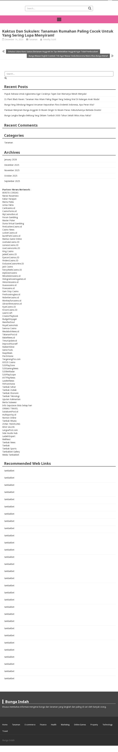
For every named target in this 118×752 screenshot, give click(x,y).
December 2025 (11, 165)
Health (53, 725)
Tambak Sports (9, 448)
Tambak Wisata (9, 421)
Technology (107, 725)
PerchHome (7, 356)
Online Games (80, 725)
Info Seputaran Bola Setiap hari (17, 405)
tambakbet (9, 470)
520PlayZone (8, 365)
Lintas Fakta (8, 205)
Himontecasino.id (10, 282)
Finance (43, 725)
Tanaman (33, 39)
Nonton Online (9, 418)
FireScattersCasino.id (12, 226)
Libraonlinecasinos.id (12, 303)
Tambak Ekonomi (10, 393)
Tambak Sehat (9, 387)
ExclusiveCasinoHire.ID (13, 263)
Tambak (6, 445)
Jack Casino (7, 266)
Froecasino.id (8, 288)
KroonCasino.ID (9, 310)
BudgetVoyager (9, 319)
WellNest (6, 439)
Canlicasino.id (8, 208)
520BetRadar (8, 371)
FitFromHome (8, 384)
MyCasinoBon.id (10, 214)
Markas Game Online (12, 239)
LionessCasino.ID (10, 245)
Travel (5, 731)
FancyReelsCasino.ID (12, 270)
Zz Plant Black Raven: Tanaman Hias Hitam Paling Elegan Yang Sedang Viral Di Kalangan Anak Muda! (51, 99)
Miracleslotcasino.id (11, 276)
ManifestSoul (8, 322)
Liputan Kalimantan (11, 399)
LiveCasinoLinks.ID (11, 248)
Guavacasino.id (9, 285)
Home (4, 725)
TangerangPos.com (11, 359)
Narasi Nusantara (10, 196)
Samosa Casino (9, 328)
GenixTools (7, 350)
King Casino (8, 251)
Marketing (65, 725)
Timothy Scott (49, 39)
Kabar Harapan (9, 199)
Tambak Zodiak (9, 390)
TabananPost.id (9, 334)
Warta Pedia (8, 202)
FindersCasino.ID (10, 260)
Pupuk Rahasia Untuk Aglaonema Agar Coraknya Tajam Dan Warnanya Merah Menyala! (45, 94)
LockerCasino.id (9, 233)
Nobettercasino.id (10, 297)
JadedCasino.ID (9, 254)
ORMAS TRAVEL (10, 408)
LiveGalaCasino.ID (10, 242)
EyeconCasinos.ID (10, 257)
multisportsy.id (9, 414)
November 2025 (12, 170)
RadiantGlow (8, 347)
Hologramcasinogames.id (14, 279)
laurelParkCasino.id (11, 236)
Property (94, 725)
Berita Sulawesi (9, 402)
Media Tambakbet (10, 455)
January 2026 (10, 159)
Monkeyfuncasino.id (11, 300)
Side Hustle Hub (10, 433)
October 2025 (10, 176)
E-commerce (30, 725)
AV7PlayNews (8, 377)
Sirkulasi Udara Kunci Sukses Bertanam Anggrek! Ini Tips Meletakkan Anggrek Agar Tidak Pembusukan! (53, 51)
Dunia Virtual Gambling (13, 223)
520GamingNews (10, 368)
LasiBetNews (8, 381)
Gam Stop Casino (10, 291)
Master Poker (8, 220)
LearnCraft (7, 313)
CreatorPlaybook (10, 316)
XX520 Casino (8, 362)
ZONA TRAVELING (11, 424)
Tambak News (8, 442)
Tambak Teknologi (11, 396)
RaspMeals (7, 353)
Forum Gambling (10, 217)
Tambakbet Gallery (11, 451)
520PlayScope (9, 374)
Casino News (8, 229)
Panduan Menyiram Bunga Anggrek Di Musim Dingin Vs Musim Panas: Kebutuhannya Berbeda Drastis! (52, 110)
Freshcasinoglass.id (11, 294)
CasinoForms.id (9, 211)
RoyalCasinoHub (10, 325)
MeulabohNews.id (10, 331)
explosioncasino (9, 273)
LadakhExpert (8, 436)
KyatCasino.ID (9, 307)
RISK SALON (8, 427)
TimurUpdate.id (9, 340)
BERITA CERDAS (10, 192)
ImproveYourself (10, 344)
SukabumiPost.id (10, 411)
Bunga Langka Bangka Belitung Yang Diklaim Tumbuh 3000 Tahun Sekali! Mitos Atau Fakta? (47, 115)
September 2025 (12, 181)
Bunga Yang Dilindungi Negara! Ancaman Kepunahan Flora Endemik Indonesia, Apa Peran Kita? (49, 104)
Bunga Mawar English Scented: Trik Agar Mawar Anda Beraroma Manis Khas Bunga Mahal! (68, 56)
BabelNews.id (8, 337)
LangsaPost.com (10, 430)
